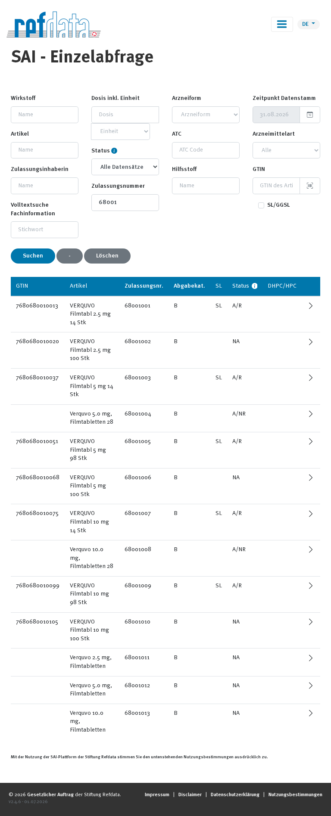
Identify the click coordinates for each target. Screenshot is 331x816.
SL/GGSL (278, 205)
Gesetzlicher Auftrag (50, 794)
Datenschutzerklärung (235, 794)
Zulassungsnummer (118, 186)
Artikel (20, 134)
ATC (176, 134)
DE (306, 24)
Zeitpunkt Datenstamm (284, 98)
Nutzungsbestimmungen (295, 794)
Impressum (157, 794)
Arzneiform (186, 98)
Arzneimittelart (274, 134)
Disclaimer (190, 794)
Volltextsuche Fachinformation (33, 209)
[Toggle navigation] (282, 24)
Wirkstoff (23, 98)
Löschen (107, 256)
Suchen (33, 256)
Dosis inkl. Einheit (115, 98)
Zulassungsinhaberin (40, 169)
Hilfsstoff (184, 169)
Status (100, 151)
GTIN (259, 169)
